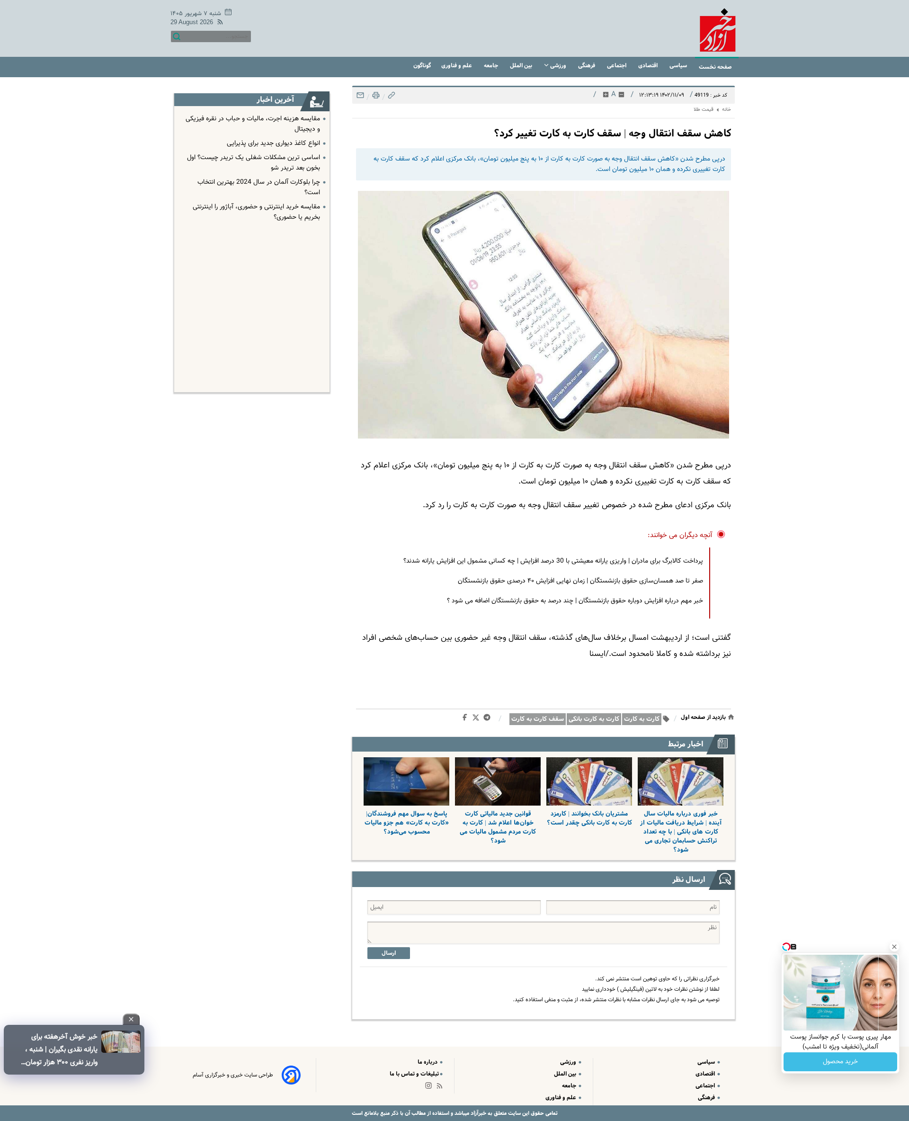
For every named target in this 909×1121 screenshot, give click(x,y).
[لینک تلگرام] (489, 719)
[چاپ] (375, 98)
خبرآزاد (477, 1113)
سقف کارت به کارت (537, 719)
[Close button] (894, 946)
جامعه (491, 66)
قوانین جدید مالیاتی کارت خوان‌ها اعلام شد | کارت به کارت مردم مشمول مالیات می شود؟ (498, 827)
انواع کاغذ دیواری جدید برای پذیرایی (273, 143)
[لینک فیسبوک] (466, 719)
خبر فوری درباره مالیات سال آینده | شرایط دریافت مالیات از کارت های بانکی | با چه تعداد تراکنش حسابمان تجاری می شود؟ (681, 831)
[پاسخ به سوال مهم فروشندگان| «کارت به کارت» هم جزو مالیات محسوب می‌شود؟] (406, 781)
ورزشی (558, 66)
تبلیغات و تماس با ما (414, 1074)
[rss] (218, 23)
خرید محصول (840, 1062)
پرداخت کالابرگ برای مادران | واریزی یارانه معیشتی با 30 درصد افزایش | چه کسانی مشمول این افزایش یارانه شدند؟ (553, 561)
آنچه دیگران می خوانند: (680, 535)
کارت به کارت (641, 719)
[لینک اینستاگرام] (430, 1088)
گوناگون (422, 66)
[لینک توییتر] (477, 719)
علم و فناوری (457, 66)
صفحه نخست (715, 67)
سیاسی (678, 66)
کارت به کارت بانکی (594, 719)
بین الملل (522, 66)
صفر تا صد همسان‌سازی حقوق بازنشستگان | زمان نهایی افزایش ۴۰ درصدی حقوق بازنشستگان (580, 581)
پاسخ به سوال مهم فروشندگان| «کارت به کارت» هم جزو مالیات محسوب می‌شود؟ (407, 822)
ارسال (389, 953)
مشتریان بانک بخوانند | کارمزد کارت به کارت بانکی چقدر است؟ (589, 818)
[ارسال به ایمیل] (360, 98)
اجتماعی (617, 66)
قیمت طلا (703, 110)
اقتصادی (648, 66)
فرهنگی (587, 66)
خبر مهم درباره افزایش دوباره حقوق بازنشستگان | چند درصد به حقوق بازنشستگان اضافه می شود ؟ (575, 601)
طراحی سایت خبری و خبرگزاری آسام (233, 1075)
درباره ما (428, 1062)
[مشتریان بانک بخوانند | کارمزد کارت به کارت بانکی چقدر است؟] (589, 781)
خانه (726, 110)
